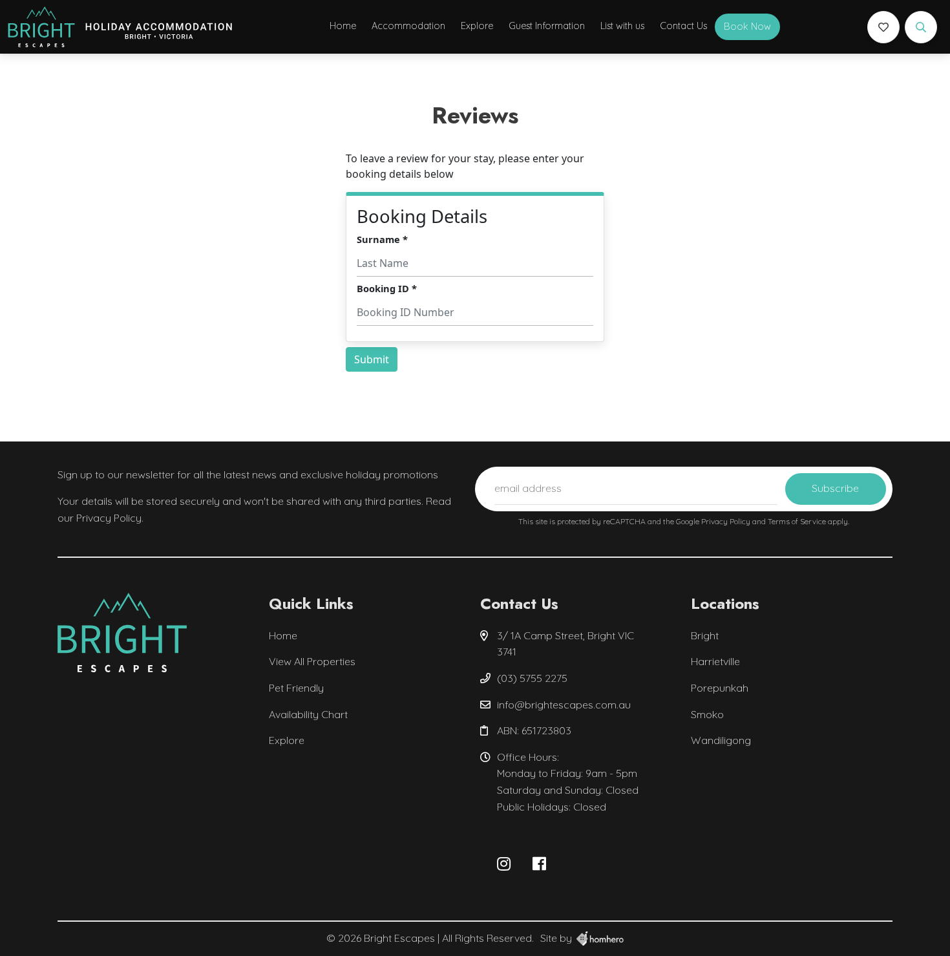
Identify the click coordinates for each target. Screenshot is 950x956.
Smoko (707, 714)
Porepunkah (719, 687)
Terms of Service (798, 521)
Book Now (747, 26)
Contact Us (683, 26)
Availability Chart (308, 714)
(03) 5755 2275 (532, 678)
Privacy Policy (726, 521)
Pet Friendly (296, 687)
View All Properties (312, 661)
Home (343, 26)
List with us (622, 26)
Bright (705, 635)
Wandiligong (721, 740)
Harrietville (715, 661)
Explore (477, 26)
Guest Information (547, 26)
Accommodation (408, 26)
